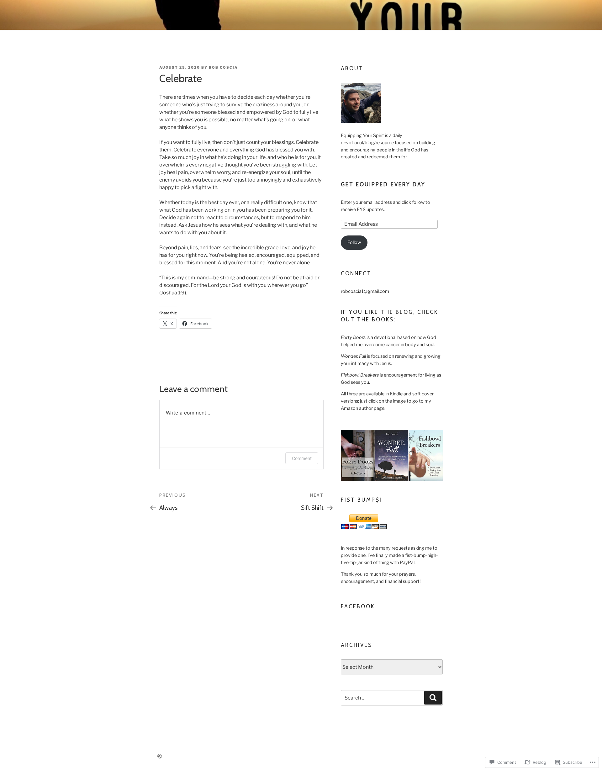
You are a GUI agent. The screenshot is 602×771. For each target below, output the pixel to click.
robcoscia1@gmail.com (365, 291)
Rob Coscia (223, 67)
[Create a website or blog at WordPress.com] (159, 756)
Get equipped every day (383, 184)
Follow (354, 242)
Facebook (358, 606)
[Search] (433, 697)
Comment (302, 458)
